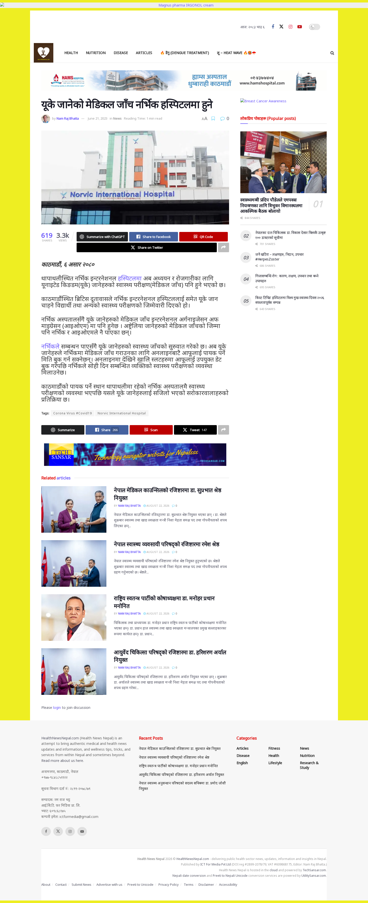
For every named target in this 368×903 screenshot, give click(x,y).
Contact (61, 884)
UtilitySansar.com (313, 875)
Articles (144, 52)
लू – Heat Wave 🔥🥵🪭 (236, 52)
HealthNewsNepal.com (60, 738)
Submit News (81, 884)
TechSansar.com (314, 870)
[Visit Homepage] (43, 53)
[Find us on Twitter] (281, 27)
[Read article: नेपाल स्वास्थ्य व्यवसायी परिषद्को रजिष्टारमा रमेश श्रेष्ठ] (73, 563)
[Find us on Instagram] (290, 27)
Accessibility (228, 884)
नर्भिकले (50, 346)
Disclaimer (206, 884)
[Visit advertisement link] (135, 454)
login (57, 707)
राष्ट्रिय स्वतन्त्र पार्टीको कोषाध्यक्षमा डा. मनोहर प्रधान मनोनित (178, 765)
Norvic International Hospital (122, 413)
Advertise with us (109, 884)
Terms (189, 884)
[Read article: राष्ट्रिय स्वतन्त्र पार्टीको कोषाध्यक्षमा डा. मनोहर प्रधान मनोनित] (73, 617)
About (45, 884)
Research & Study (309, 765)
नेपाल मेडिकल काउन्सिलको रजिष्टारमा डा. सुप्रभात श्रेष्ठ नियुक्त (180, 748)
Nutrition (96, 52)
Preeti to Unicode (140, 884)
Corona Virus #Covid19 (72, 413)
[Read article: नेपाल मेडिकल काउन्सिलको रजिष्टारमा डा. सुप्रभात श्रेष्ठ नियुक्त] (73, 509)
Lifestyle (275, 762)
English (242, 762)
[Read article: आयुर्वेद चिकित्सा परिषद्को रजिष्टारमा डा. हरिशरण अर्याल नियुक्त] (73, 671)
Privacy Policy (168, 884)
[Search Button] (332, 53)
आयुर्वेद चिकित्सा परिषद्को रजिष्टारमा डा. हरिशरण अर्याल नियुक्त (181, 774)
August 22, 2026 (157, 505)
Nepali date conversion (189, 875)
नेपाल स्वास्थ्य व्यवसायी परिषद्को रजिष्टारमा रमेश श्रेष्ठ (166, 544)
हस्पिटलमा (130, 278)
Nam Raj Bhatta (68, 118)
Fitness (274, 748)
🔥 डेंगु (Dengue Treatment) (184, 52)
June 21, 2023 (97, 118)
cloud (274, 870)
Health (71, 52)
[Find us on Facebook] (273, 27)
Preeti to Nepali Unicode (230, 875)
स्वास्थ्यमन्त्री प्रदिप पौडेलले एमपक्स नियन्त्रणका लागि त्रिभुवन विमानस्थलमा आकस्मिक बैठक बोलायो (271, 205)
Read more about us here (62, 760)
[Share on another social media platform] (223, 247)
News (117, 118)
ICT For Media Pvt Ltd (215, 864)
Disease (121, 52)
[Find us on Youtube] (299, 27)
